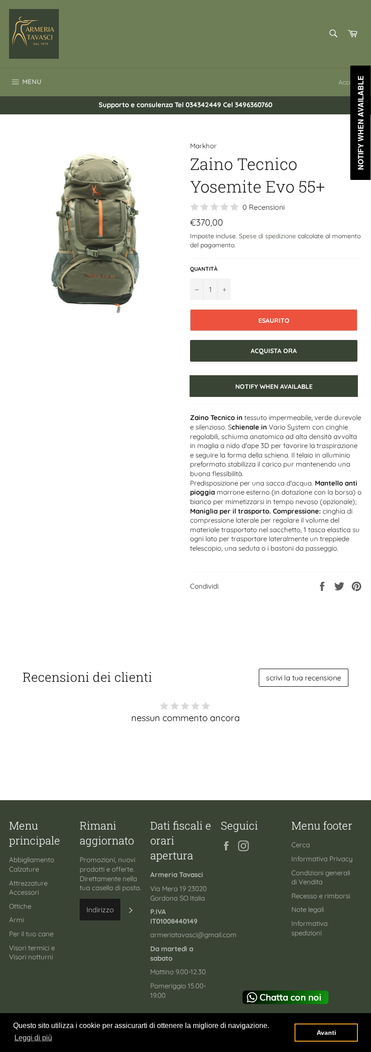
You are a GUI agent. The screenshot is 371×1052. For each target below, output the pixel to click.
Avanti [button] (326, 1032)
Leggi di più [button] (33, 1038)
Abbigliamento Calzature (31, 864)
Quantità (204, 268)
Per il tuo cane (31, 933)
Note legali (307, 909)
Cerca (300, 844)
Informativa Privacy (322, 858)
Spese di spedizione (267, 236)
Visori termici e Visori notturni (32, 952)
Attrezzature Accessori (28, 888)
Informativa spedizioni (309, 928)
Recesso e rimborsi (320, 896)
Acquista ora (274, 350)
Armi (16, 919)
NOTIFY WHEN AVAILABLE (274, 386)
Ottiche (20, 906)
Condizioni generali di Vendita (320, 877)
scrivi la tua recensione (303, 677)
